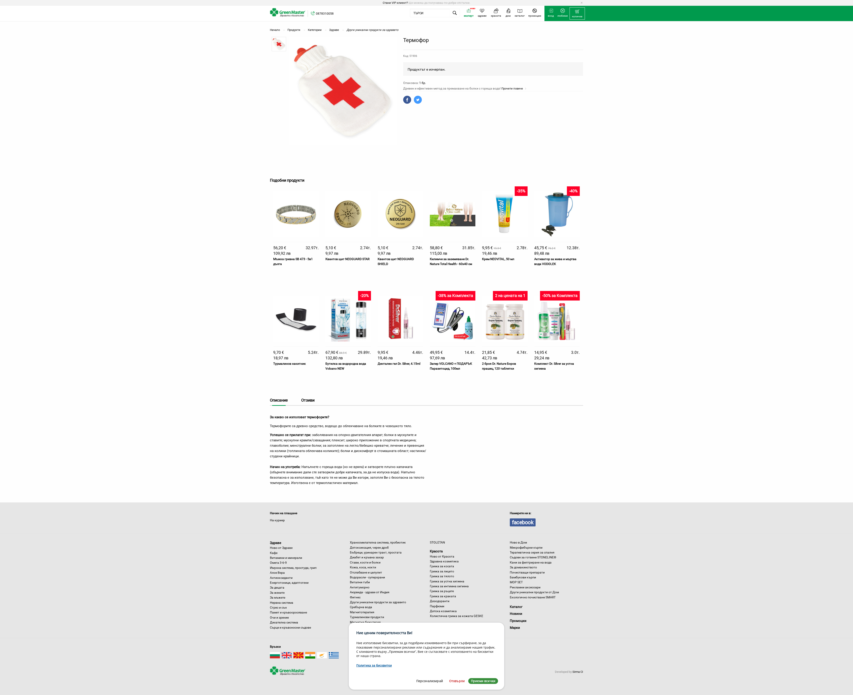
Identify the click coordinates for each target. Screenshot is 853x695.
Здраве (275, 543)
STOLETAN (437, 542)
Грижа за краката (443, 596)
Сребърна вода (361, 607)
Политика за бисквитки (374, 665)
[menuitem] (577, 13)
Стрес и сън (278, 607)
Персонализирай (429, 681)
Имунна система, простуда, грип (293, 568)
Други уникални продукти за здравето (378, 602)
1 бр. (422, 83)
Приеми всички (483, 681)
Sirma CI (577, 671)
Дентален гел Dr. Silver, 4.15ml (399, 363)
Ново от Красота (442, 556)
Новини (516, 614)
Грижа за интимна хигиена (449, 586)
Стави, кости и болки (365, 562)
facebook (522, 522)
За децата (277, 587)
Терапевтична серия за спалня (532, 552)
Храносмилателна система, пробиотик (378, 542)
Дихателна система (284, 622)
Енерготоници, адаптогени (289, 582)
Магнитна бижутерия (365, 622)
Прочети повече (512, 88)
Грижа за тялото (442, 576)
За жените (277, 592)
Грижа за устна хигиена (447, 581)
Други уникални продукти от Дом (534, 592)
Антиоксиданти (281, 577)
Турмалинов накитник (289, 363)
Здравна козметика (444, 561)
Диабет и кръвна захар (367, 557)
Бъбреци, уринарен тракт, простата (376, 552)
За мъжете (277, 597)
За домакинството (523, 567)
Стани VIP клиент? (395, 2)
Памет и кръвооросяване (288, 612)
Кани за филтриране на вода (531, 562)
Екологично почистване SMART (533, 597)
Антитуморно (359, 587)
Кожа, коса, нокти (363, 567)
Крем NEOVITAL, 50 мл (498, 259)
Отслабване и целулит (366, 572)
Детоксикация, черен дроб (369, 547)
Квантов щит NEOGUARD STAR (347, 259)
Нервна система (281, 602)
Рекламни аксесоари (525, 587)
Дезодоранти (439, 601)
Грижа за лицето (442, 571)
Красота (436, 551)
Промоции (518, 621)
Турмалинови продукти (367, 617)
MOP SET (516, 582)
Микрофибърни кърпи (526, 547)
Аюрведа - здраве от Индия (369, 592)
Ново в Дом (518, 542)
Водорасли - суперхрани (367, 577)
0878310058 (325, 13)
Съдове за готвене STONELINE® (533, 557)
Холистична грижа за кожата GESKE (456, 616)
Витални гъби (360, 582)
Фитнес (355, 597)
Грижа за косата (442, 566)
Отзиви (308, 400)
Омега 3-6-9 (278, 562)
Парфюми (437, 606)
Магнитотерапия (362, 612)
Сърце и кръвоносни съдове (290, 627)
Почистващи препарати (527, 572)
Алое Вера (277, 572)
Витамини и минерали (286, 558)
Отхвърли (457, 681)
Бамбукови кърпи (523, 577)
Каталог (516, 607)
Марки (515, 628)
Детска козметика (443, 611)
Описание (279, 400)
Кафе (273, 553)
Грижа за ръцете (442, 591)
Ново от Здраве (281, 548)
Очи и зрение (279, 617)
